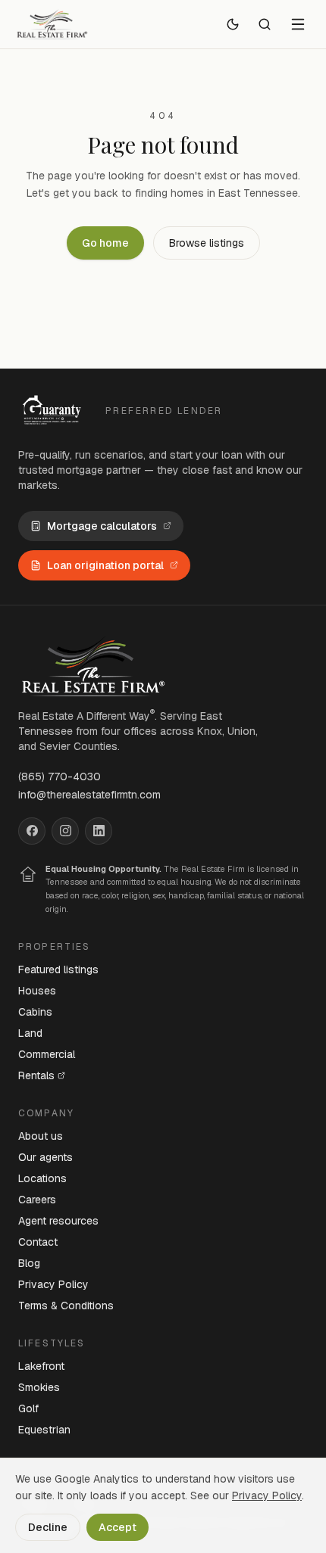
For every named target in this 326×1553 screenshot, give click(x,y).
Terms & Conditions (66, 1305)
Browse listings (206, 243)
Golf (28, 1408)
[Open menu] (298, 24)
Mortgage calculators (102, 526)
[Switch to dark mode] (232, 24)
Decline (47, 1527)
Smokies (39, 1387)
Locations (42, 1178)
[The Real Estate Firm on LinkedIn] (98, 831)
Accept (117, 1527)
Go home (105, 243)
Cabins (35, 1012)
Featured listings (58, 969)
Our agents (45, 1157)
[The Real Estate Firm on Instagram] (65, 831)
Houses (37, 990)
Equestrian (44, 1429)
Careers (37, 1199)
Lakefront (41, 1366)
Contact (38, 1242)
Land (30, 1033)
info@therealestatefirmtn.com (89, 794)
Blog (29, 1263)
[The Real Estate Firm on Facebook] (31, 831)
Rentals (36, 1075)
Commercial (46, 1054)
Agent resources (58, 1221)
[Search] (264, 24)
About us (40, 1136)
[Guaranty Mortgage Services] (54, 411)
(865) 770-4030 (59, 776)
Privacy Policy (53, 1284)
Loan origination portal (105, 565)
